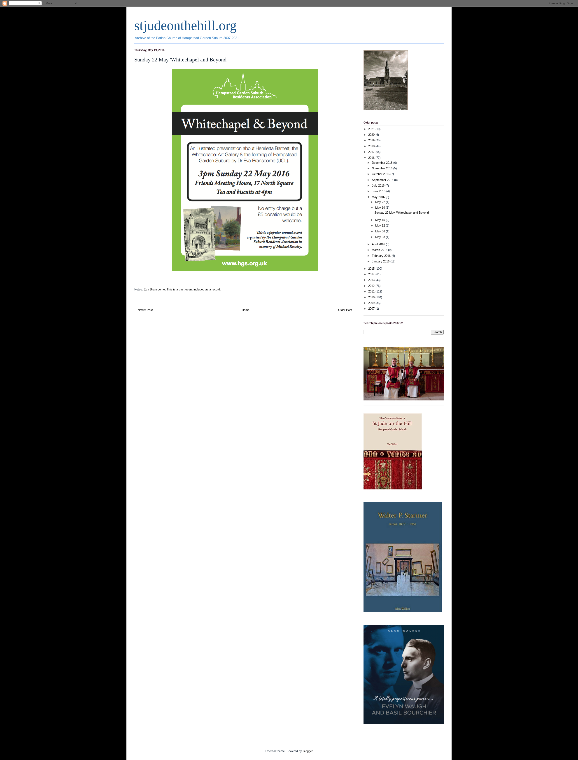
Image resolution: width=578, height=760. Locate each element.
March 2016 (380, 250)
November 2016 (382, 168)
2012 (371, 286)
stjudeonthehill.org (185, 25)
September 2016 (383, 180)
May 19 (380, 207)
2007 (371, 308)
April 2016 (379, 244)
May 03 (380, 237)
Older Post (345, 310)
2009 (371, 303)
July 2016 (378, 185)
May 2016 (379, 197)
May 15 (380, 220)
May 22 (380, 202)
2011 (371, 291)
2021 (371, 129)
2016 (371, 157)
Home (245, 310)
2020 (371, 134)
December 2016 (382, 162)
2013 (371, 280)
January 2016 (381, 261)
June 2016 (379, 191)
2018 (371, 146)
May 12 (380, 225)
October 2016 (381, 174)
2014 (371, 274)
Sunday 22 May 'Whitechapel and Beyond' (401, 212)
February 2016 (382, 255)
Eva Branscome (154, 289)
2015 (371, 268)
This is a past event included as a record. (194, 289)
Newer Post (145, 310)
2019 (371, 140)
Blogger (307, 751)
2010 (371, 297)
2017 (371, 152)
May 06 (380, 231)
